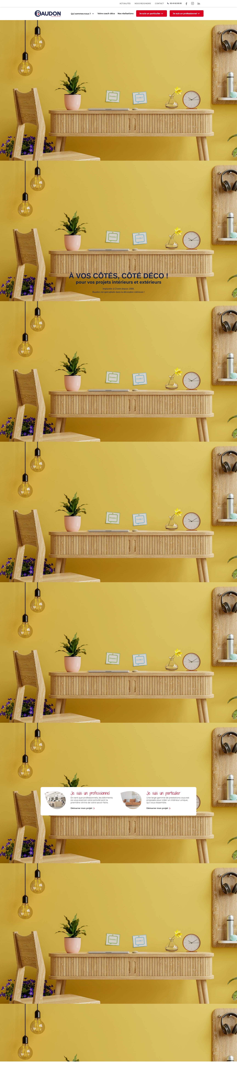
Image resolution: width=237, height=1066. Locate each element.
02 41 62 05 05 (176, 3)
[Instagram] (192, 3)
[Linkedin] (198, 3)
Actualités (125, 3)
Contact (159, 3)
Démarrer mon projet (81, 808)
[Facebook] (186, 3)
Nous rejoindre (143, 3)
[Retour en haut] (230, 1059)
